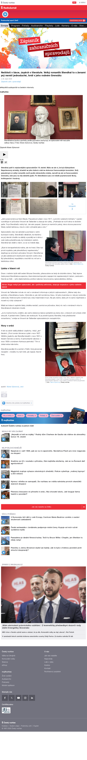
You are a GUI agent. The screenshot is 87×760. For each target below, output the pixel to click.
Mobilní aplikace (8, 685)
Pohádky (31, 416)
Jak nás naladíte (50, 656)
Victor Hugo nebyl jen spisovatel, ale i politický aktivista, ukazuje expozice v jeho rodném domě (41, 285)
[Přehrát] (4, 154)
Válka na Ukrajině (8, 656)
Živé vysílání (55, 416)
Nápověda (48, 659)
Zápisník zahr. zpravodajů (11, 82)
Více (82, 25)
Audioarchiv (37, 25)
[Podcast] (2, 162)
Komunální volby (8, 659)
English (36, 726)
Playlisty (49, 25)
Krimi (20, 416)
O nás (74, 25)
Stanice (5, 662)
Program (15, 25)
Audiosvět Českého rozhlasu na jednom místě (17, 426)
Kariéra (47, 665)
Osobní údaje (14, 726)
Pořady (25, 25)
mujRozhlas (6, 410)
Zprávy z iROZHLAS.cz (12, 565)
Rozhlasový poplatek (52, 672)
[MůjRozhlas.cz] (4, 92)
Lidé (57, 25)
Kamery (65, 25)
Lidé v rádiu (48, 662)
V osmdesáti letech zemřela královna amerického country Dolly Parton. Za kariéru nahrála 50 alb (37, 636)
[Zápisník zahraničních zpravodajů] (43, 48)
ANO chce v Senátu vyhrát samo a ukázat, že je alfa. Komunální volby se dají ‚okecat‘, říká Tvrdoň (38, 632)
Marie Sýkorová (26, 143)
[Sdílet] (6, 162)
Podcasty (5, 682)
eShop (4, 665)
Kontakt (47, 668)
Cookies (5, 726)
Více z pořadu (9, 514)
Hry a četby (7, 416)
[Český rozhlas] (8, 2)
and (21, 387)
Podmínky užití (26, 726)
